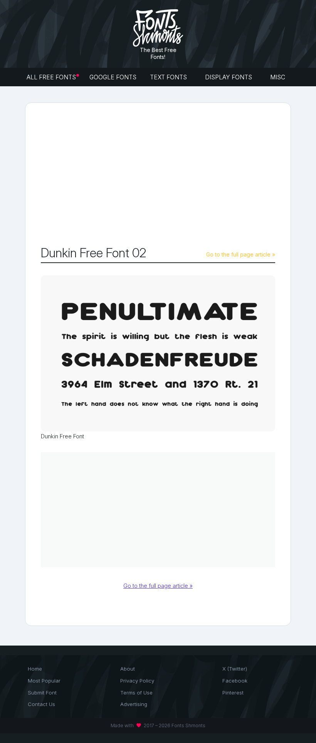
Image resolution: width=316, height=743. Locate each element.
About (127, 669)
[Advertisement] (178, 176)
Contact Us (41, 704)
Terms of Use (136, 692)
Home (35, 669)
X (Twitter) (234, 669)
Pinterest (233, 692)
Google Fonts (112, 77)
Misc (278, 77)
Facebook (234, 681)
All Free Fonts (51, 77)
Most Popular (44, 681)
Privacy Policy (137, 681)
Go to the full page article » (240, 254)
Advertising (133, 704)
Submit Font (42, 692)
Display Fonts (229, 77)
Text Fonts (169, 77)
